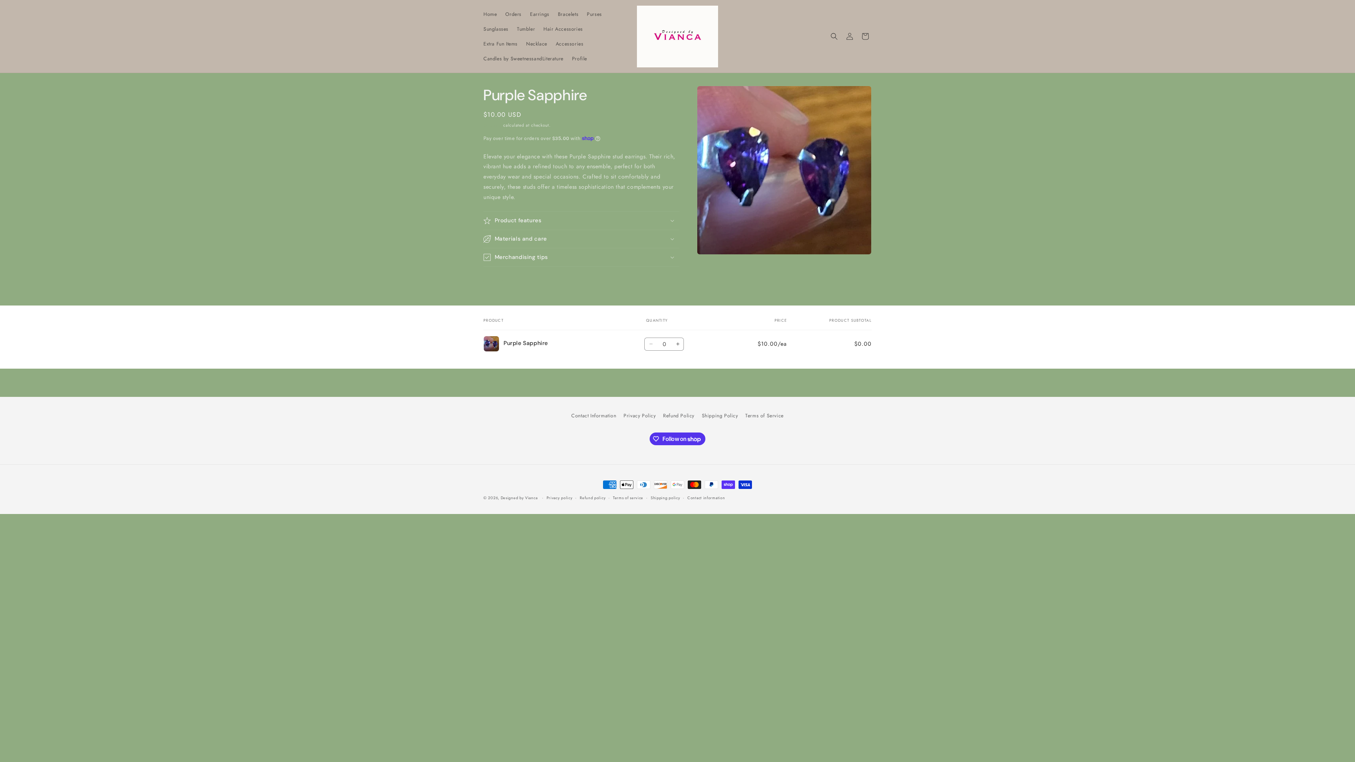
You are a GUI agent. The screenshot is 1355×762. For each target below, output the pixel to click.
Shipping (492, 125)
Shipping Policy (720, 415)
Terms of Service (764, 415)
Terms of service (628, 498)
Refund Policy (678, 415)
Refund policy (593, 498)
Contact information (706, 498)
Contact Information (593, 415)
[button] (834, 36)
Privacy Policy (640, 415)
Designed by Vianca (519, 498)
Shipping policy (665, 498)
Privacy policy (560, 498)
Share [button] (497, 279)
